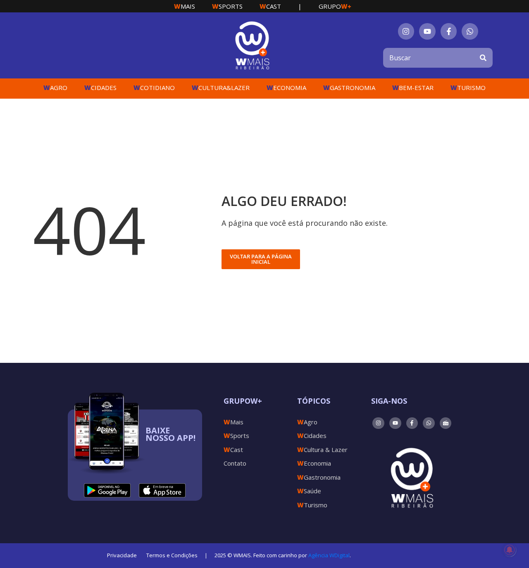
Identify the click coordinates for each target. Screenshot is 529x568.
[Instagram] (406, 31)
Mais (184, 6)
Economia (286, 87)
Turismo (468, 87)
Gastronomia (349, 87)
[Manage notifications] (509, 549)
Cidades (100, 87)
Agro (55, 87)
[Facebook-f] (449, 31)
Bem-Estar (413, 87)
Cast (270, 6)
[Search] (483, 58)
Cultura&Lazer (221, 87)
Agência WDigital (329, 555)
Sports (227, 6)
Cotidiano (154, 87)
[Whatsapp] (470, 31)
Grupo (335, 6)
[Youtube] (427, 31)
